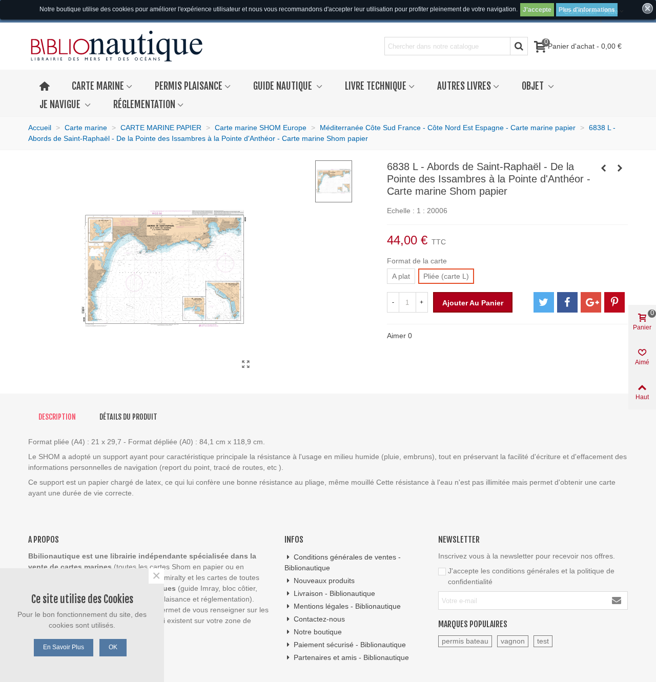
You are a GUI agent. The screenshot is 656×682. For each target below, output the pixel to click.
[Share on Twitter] (544, 302)
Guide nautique (283, 86)
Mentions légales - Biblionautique (347, 606)
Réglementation (144, 104)
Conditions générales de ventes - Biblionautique (342, 562)
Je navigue (61, 104)
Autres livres (464, 86)
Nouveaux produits (324, 580)
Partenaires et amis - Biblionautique (351, 657)
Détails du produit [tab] (128, 416)
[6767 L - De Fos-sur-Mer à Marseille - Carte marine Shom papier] (603, 168)
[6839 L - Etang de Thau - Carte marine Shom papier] (620, 168)
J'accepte (537, 9)
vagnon (513, 641)
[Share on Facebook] (567, 302)
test (543, 641)
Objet (534, 86)
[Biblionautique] (116, 46)
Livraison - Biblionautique (334, 593)
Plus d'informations (587, 9)
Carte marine (98, 86)
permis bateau (465, 641)
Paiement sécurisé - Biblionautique (350, 644)
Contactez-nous (319, 619)
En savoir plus (63, 647)
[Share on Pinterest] (614, 302)
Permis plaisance (188, 86)
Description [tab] (57, 416)
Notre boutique (318, 632)
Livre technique (375, 86)
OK (113, 647)
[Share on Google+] (591, 302)
